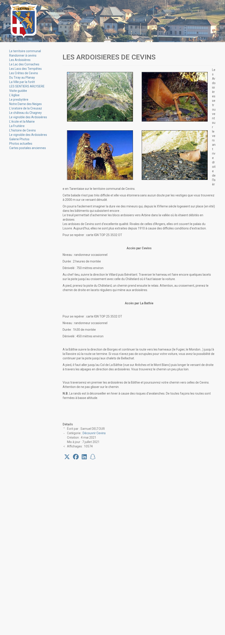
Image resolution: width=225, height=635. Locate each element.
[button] (67, 457)
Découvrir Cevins (94, 433)
